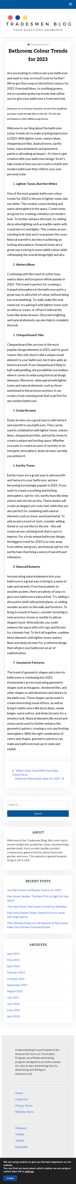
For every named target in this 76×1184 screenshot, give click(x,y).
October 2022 (16, 978)
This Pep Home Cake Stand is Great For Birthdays (37, 906)
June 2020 (13, 1003)
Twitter (19, 1134)
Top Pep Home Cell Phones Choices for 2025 (34, 890)
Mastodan (21, 1146)
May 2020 (13, 1010)
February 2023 (16, 972)
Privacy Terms (24, 1105)
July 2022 (13, 997)
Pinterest (20, 1128)
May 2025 (13, 959)
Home (19, 1093)
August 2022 (15, 991)
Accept (10, 1178)
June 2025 (13, 953)
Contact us (21, 1099)
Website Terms (24, 1111)
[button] (70, 4)
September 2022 (17, 985)
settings (29, 1171)
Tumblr (19, 1140)
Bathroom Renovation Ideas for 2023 (37, 778)
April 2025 (13, 966)
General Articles (40, 44)
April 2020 (13, 1016)
